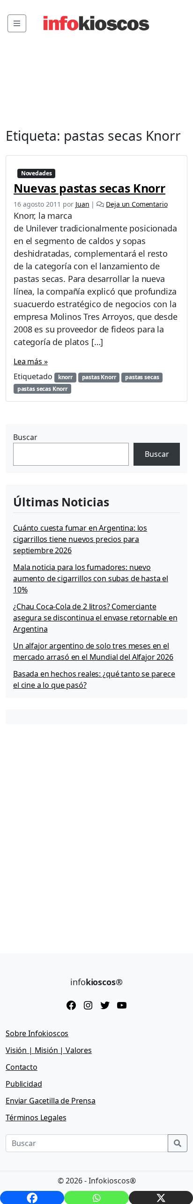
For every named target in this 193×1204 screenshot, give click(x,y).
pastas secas (142, 377)
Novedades (36, 173)
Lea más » (31, 361)
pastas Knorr (99, 377)
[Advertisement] (96, 831)
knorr (65, 377)
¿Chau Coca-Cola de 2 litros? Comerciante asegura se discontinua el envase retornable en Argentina (95, 617)
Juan (82, 204)
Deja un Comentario (136, 204)
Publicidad (24, 1084)
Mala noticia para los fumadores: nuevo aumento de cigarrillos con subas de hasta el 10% (90, 578)
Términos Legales (36, 1117)
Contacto (21, 1067)
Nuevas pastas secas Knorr (89, 188)
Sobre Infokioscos (37, 1033)
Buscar (25, 437)
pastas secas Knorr (42, 389)
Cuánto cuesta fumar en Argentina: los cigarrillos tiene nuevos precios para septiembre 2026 (80, 539)
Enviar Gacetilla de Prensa (51, 1101)
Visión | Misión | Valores (49, 1050)
